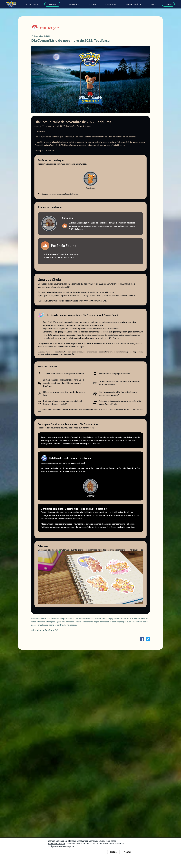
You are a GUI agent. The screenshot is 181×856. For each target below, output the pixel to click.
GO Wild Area (31, 4)
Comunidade (111, 4)
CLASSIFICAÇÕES (133, 4)
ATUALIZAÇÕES (49, 28)
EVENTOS (92, 4)
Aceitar (127, 852)
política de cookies (56, 843)
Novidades (52, 4)
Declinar (113, 852)
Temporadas (73, 4)
